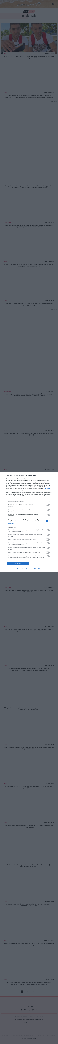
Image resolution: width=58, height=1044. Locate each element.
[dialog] (29, 522)
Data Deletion (20, 568)
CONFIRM (18, 563)
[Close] (55, 475)
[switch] (48, 505)
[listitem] (29, 501)
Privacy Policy (37, 568)
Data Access (29, 568)
